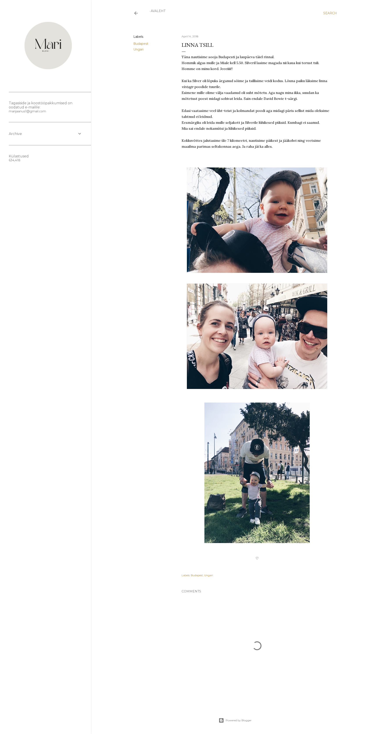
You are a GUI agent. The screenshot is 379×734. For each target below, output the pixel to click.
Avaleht (158, 11)
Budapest (140, 44)
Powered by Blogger (239, 720)
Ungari (138, 49)
